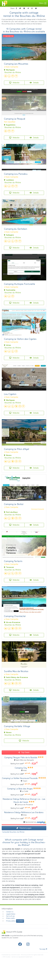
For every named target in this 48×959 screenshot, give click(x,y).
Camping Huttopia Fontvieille (19, 284)
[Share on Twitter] (20, 8)
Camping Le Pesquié (14, 118)
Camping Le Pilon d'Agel (16, 449)
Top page (42, 949)
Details (36, 83)
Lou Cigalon (10, 394)
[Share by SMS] (36, 8)
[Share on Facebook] (16, 8)
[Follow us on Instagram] (28, 944)
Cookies (20, 921)
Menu (41, 3)
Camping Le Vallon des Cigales (20, 339)
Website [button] (15, 83)
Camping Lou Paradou (15, 173)
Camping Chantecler (15, 616)
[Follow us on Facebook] (20, 944)
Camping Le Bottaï (13, 504)
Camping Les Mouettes (16, 63)
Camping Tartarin (13, 561)
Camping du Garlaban (15, 228)
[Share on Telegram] (28, 8)
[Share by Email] (32, 8)
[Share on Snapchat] (24, 8)
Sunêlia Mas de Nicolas (16, 671)
